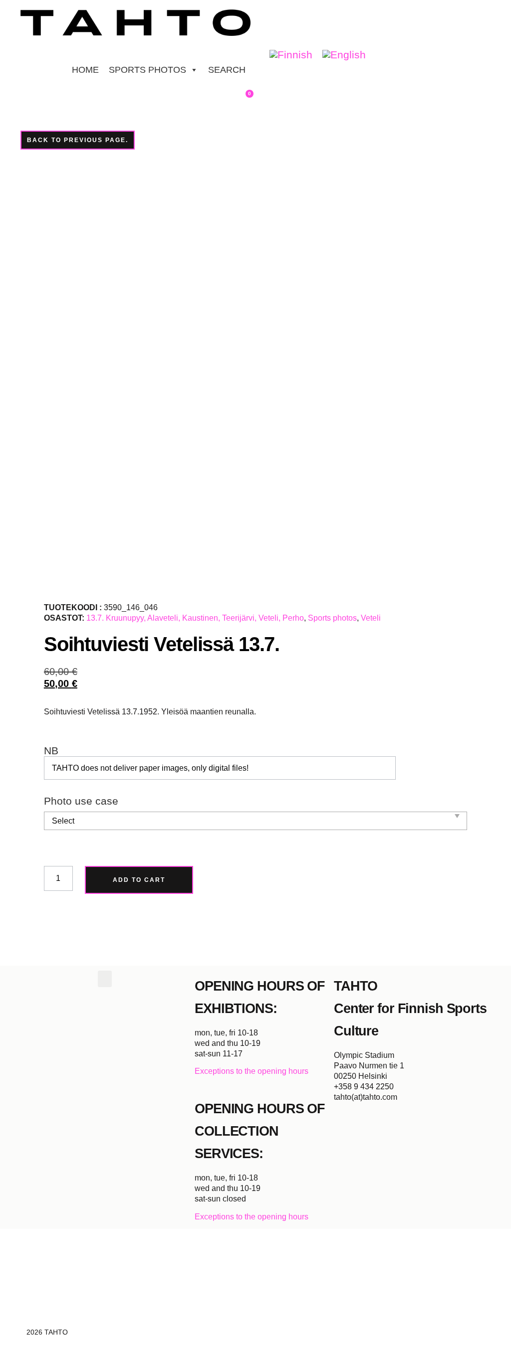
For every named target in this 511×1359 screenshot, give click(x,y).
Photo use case (81, 801)
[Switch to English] (344, 55)
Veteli (371, 618)
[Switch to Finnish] (290, 55)
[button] (105, 979)
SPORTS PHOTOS (147, 70)
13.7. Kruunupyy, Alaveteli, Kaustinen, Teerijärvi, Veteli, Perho (195, 618)
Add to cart (139, 879)
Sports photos (332, 618)
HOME (85, 70)
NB (51, 751)
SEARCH (227, 70)
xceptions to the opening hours (254, 1071)
